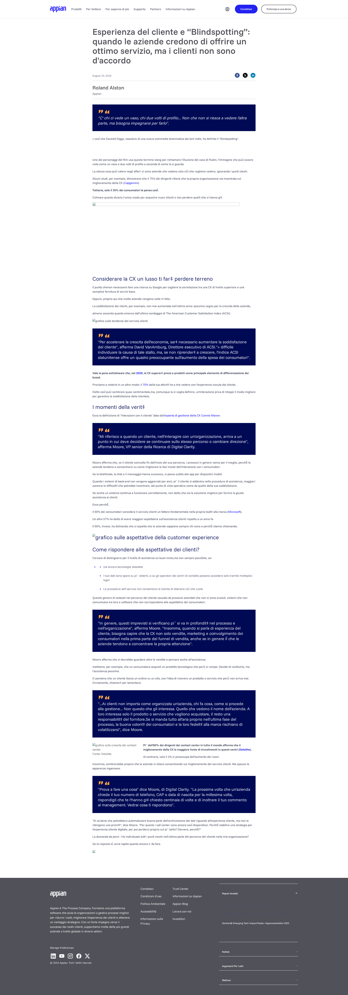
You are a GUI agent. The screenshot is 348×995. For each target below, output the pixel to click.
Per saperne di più (117, 9)
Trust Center (180, 889)
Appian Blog (180, 904)
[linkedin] (253, 75)
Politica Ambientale (152, 904)
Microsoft (234, 512)
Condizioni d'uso (150, 896)
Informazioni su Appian (180, 9)
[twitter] (245, 75)
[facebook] (237, 75)
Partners (155, 9)
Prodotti (76, 9)
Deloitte (244, 749)
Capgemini (131, 183)
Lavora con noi (182, 911)
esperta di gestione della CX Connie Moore (192, 415)
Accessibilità (148, 911)
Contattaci (147, 889)
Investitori (179, 919)
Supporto (140, 9)
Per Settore (93, 9)
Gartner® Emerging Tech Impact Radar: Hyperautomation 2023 (255, 923)
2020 (139, 373)
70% (145, 384)
